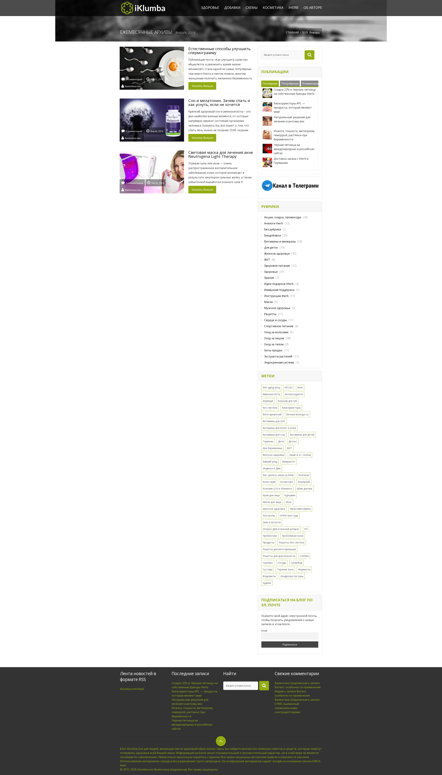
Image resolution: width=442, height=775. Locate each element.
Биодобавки (272, 235)
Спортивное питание (278, 326)
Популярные (289, 83)
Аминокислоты (271, 394)
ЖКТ (267, 260)
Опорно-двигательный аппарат (281, 529)
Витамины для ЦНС (274, 421)
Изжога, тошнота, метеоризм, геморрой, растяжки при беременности (192, 712)
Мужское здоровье (277, 308)
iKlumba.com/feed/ (132, 689)
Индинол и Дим (272, 468)
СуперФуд (296, 562)
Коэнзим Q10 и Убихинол (277, 488)
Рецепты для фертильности (279, 556)
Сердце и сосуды (275, 320)
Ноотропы (269, 515)
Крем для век (304, 488)
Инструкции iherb (276, 296)
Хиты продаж (273, 350)
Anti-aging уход (271, 387)
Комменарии (311, 83)
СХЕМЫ (252, 7)
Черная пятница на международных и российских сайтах (192, 724)
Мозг (289, 502)
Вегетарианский (272, 414)
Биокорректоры (291, 407)
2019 (305, 32)
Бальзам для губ (287, 401)
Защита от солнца (300, 454)
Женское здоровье (277, 253)
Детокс (293, 441)
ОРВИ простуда (289, 515)
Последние (270, 83)
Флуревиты (269, 576)
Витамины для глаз (274, 434)
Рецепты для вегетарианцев (279, 549)
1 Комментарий (134, 79)
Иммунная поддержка (279, 290)
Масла (268, 302)
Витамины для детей (302, 434)
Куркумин (289, 495)
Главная (292, 32)
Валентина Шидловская (133, 86)
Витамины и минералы (280, 241)
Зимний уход (270, 461)
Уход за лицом (274, 338)
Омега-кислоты (272, 522)
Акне (300, 387)
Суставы (267, 569)
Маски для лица (272, 502)
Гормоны (268, 441)
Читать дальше (202, 86)
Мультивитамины (300, 508)
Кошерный (304, 481)
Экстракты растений (278, 356)
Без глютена (270, 407)
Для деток (271, 247)
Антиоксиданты (294, 394)
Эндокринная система (279, 362)
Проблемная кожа (292, 535)
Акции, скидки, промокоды (282, 217)
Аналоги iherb (273, 223)
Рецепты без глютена (291, 542)
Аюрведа (268, 401)
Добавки (232, 7)
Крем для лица (271, 495)
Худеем (267, 583)
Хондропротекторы (291, 576)
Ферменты (304, 569)
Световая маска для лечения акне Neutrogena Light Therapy (220, 154)
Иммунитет (288, 461)
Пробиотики (270, 535)
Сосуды (281, 562)
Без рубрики (272, 229)
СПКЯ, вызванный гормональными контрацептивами (287, 708)
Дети (281, 441)
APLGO (289, 387)
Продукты (268, 542)
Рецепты (270, 314)
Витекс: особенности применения (297, 687)
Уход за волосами (276, 332)
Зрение (269, 278)
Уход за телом (274, 344)
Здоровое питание (277, 266)
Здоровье (210, 7)
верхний (221, 741)
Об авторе (313, 7)
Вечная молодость (297, 414)
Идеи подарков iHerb (279, 284)
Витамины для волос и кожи (279, 427)
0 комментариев (134, 183)
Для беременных (272, 448)
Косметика (273, 7)
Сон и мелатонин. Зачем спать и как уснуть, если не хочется (219, 102)
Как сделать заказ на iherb (278, 475)
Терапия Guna (285, 569)
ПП (306, 529)
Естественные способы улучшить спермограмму (219, 50)
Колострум (269, 481)
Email (264, 630)
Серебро (268, 562)
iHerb (293, 7)
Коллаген (303, 475)
